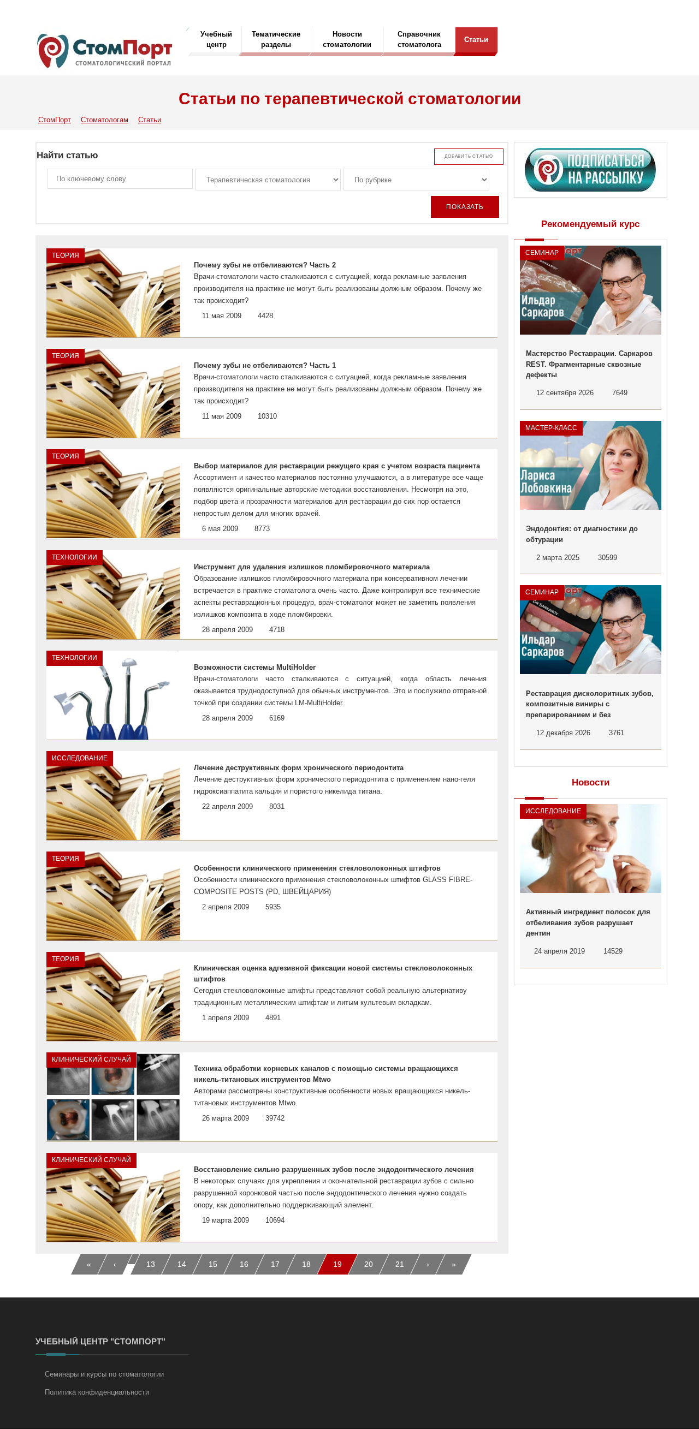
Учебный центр (216, 39)
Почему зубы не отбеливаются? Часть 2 (265, 265)
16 (244, 1264)
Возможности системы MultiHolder (255, 667)
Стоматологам (104, 120)
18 (306, 1264)
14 (181, 1264)
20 (368, 1264)
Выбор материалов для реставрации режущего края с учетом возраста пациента (337, 466)
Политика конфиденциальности (97, 1392)
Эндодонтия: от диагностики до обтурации (582, 534)
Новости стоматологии (347, 39)
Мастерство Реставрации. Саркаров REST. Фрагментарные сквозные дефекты (589, 364)
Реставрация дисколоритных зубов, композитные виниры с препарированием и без (590, 704)
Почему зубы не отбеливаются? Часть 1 (265, 365)
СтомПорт (54, 120)
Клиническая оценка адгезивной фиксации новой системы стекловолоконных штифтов (333, 973)
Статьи (476, 39)
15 (213, 1264)
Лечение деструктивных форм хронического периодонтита (299, 768)
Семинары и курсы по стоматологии (104, 1374)
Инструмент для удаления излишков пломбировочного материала (312, 567)
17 (275, 1264)
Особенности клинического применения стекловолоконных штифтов (317, 868)
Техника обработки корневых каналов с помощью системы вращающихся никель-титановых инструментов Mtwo (326, 1073)
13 (150, 1264)
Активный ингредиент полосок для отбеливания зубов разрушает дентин (588, 922)
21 (399, 1264)
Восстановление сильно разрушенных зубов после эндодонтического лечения (334, 1169)
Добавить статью (469, 156)
